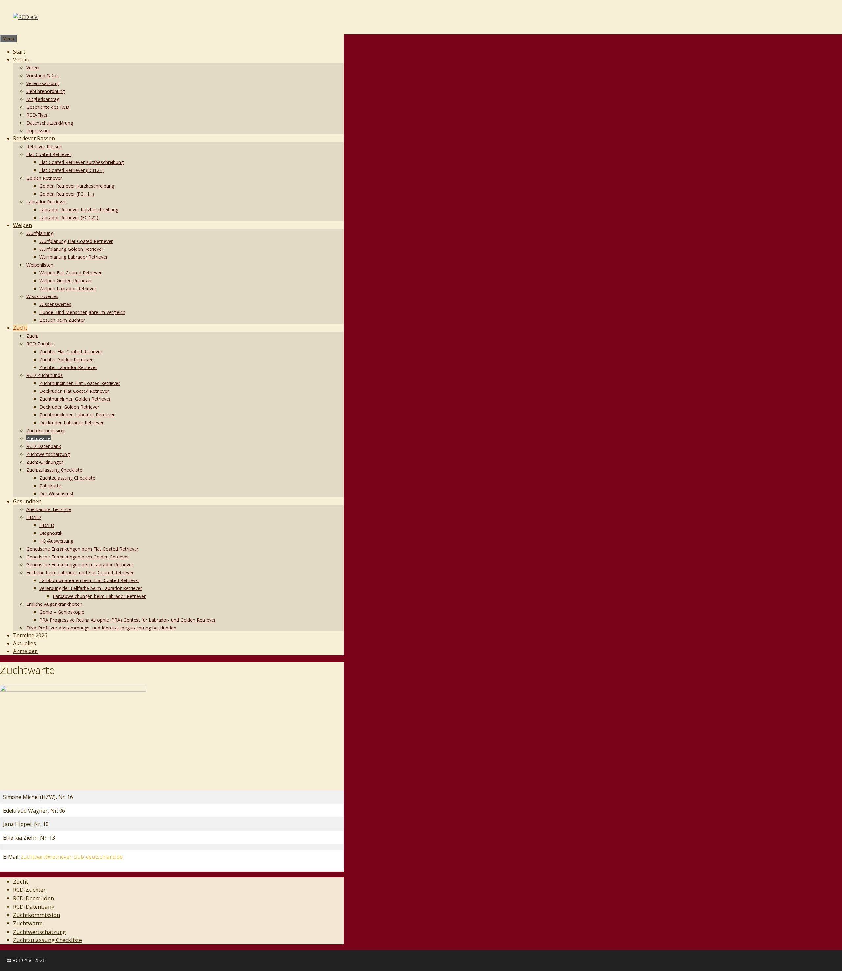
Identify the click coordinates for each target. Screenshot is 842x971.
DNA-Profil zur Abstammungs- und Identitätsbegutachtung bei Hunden (101, 628)
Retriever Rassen (34, 138)
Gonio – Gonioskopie (61, 612)
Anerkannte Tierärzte (48, 509)
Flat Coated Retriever (48, 154)
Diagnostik (50, 533)
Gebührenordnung (45, 91)
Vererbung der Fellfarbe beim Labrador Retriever (90, 588)
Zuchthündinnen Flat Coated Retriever (79, 383)
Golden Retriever (44, 178)
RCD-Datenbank (43, 446)
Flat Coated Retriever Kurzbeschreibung (81, 162)
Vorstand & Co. (42, 75)
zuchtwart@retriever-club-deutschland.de (72, 856)
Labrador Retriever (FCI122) (68, 217)
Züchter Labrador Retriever (68, 367)
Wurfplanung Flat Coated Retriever (76, 241)
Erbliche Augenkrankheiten (54, 604)
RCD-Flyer (37, 115)
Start (19, 51)
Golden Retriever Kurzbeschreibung (76, 186)
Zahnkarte (50, 486)
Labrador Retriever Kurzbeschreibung (78, 209)
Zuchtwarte (38, 438)
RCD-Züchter (40, 344)
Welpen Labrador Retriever (67, 288)
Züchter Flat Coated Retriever (70, 351)
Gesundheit (27, 501)
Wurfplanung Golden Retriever (71, 249)
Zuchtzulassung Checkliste (54, 470)
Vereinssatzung (42, 83)
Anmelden (25, 651)
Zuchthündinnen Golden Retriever (75, 399)
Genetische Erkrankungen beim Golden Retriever (77, 557)
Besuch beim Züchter (62, 320)
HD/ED (33, 517)
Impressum (38, 131)
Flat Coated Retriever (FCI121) (71, 170)
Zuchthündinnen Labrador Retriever (77, 415)
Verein (21, 59)
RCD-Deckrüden (33, 898)
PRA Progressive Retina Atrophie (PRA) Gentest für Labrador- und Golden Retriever (127, 620)
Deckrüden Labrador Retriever (71, 422)
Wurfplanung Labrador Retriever (73, 257)
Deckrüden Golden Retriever (69, 407)
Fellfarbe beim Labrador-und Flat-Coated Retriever (80, 572)
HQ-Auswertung (56, 541)
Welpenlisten (39, 265)
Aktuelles (24, 643)
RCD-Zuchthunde (44, 375)
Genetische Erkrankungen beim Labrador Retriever (79, 564)
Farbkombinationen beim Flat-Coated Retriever (89, 580)
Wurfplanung (39, 233)
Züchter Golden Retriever (66, 359)
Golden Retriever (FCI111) (66, 194)
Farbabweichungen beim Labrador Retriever (99, 596)
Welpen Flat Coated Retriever (70, 273)
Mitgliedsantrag (42, 99)
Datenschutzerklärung (49, 123)
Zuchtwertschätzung (48, 454)
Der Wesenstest (56, 493)
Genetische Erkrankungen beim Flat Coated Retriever (82, 549)
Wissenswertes (42, 296)
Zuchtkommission (45, 430)
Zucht (20, 327)
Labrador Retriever (46, 202)
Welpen (22, 225)
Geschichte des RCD (47, 107)
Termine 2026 (30, 635)
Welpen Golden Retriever (65, 280)
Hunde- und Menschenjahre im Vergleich (82, 312)
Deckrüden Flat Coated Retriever (74, 391)
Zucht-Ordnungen (45, 462)
